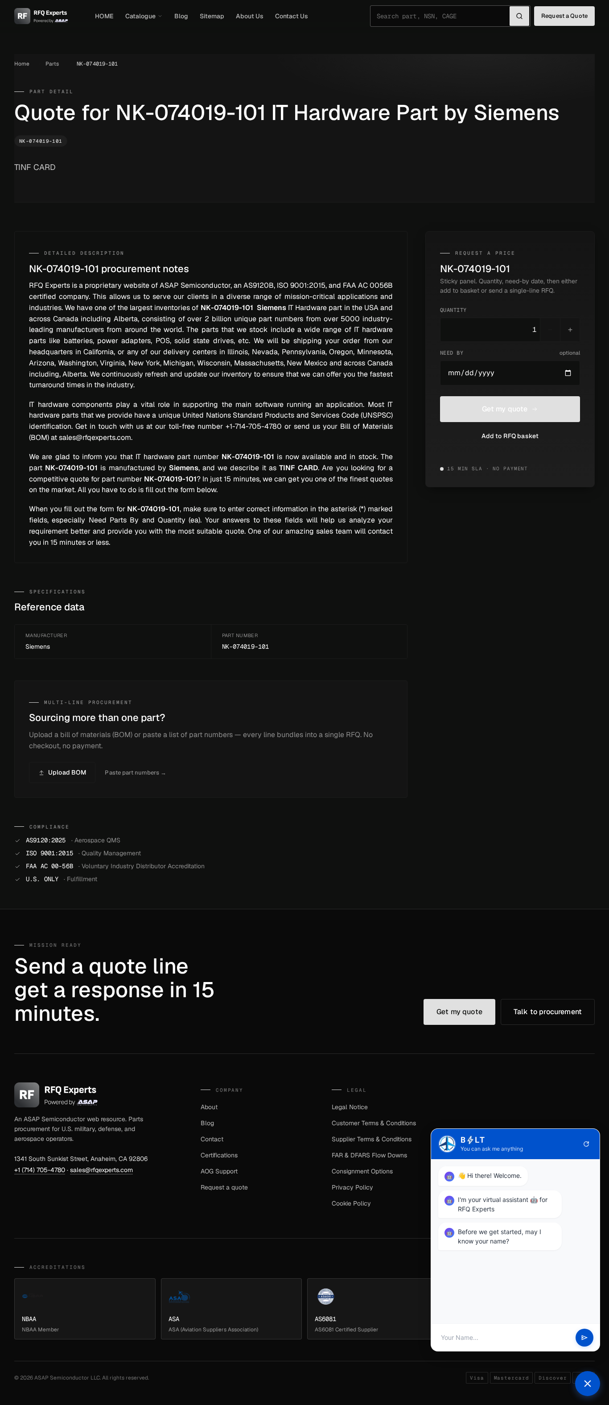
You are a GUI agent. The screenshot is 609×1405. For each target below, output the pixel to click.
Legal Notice (350, 1107)
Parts (52, 63)
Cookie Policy (351, 1203)
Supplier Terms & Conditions (371, 1139)
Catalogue (140, 16)
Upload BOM (67, 772)
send (584, 1338)
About (209, 1107)
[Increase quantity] (570, 329)
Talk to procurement (548, 1011)
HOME (104, 16)
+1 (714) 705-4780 (39, 1170)
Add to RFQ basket (510, 436)
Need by (510, 352)
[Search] (519, 16)
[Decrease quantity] (550, 329)
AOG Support (219, 1171)
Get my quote (505, 409)
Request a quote (224, 1187)
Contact (212, 1139)
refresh (586, 1144)
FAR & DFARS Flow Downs (369, 1155)
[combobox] (443, 16)
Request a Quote (564, 16)
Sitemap (212, 16)
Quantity (453, 310)
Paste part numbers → (135, 772)
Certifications (219, 1155)
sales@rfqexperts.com (101, 1170)
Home (21, 63)
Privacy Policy (352, 1187)
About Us (249, 16)
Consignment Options (362, 1171)
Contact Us (291, 16)
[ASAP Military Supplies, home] (41, 16)
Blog (181, 16)
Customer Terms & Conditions (374, 1123)
